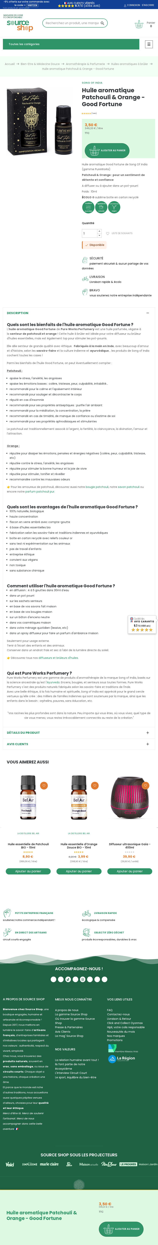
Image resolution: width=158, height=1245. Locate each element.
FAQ (110, 1010)
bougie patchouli (97, 487)
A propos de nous (66, 1010)
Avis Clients (62, 1032)
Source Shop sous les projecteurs (79, 1155)
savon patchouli (129, 487)
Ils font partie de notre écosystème (70, 1066)
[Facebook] (75, 979)
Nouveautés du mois (121, 1032)
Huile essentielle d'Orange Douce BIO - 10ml (79, 846)
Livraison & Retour (119, 1019)
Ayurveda (53, 682)
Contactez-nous (118, 1014)
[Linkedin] (90, 979)
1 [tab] (39, 161)
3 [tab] (83, 883)
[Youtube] (53, 979)
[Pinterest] (104, 979)
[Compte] (124, 6)
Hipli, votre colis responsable (126, 1027)
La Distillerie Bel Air (28, 833)
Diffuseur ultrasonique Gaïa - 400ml (129, 846)
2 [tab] (79, 883)
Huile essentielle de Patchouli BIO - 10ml (28, 846)
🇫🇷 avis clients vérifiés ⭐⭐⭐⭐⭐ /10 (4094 (76, 4)
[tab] (79, 313)
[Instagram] (61, 979)
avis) (96, 6)
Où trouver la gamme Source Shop (75, 1021)
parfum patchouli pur (39, 491)
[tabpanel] (39, 121)
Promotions (115, 1040)
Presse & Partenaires (69, 1027)
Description (17, 313)
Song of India (92, 83)
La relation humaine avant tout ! (77, 1060)
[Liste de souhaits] (44, 785)
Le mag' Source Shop (69, 1036)
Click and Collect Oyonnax (125, 1023)
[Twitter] (97, 979)
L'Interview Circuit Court (71, 1073)
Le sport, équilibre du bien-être (75, 1077)
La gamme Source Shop (71, 1014)
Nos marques (116, 1036)
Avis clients (17, 744)
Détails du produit (23, 733)
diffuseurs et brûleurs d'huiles (58, 658)
